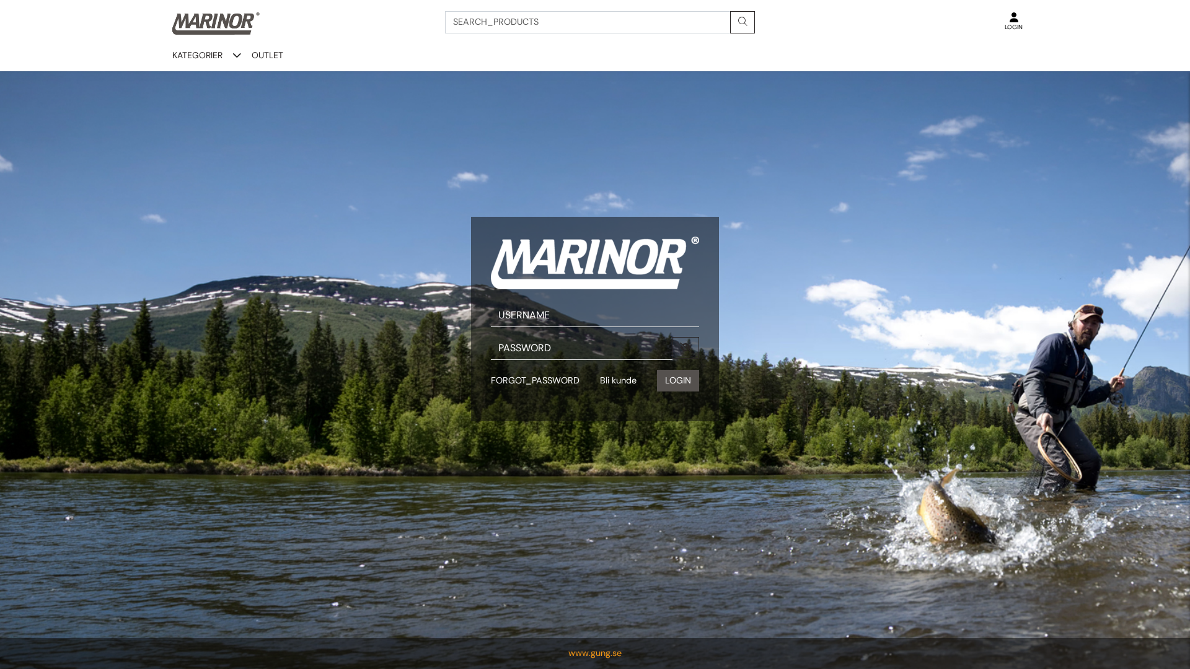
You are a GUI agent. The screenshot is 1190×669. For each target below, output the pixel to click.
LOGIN (678, 380)
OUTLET (267, 55)
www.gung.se (595, 652)
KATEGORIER (197, 55)
